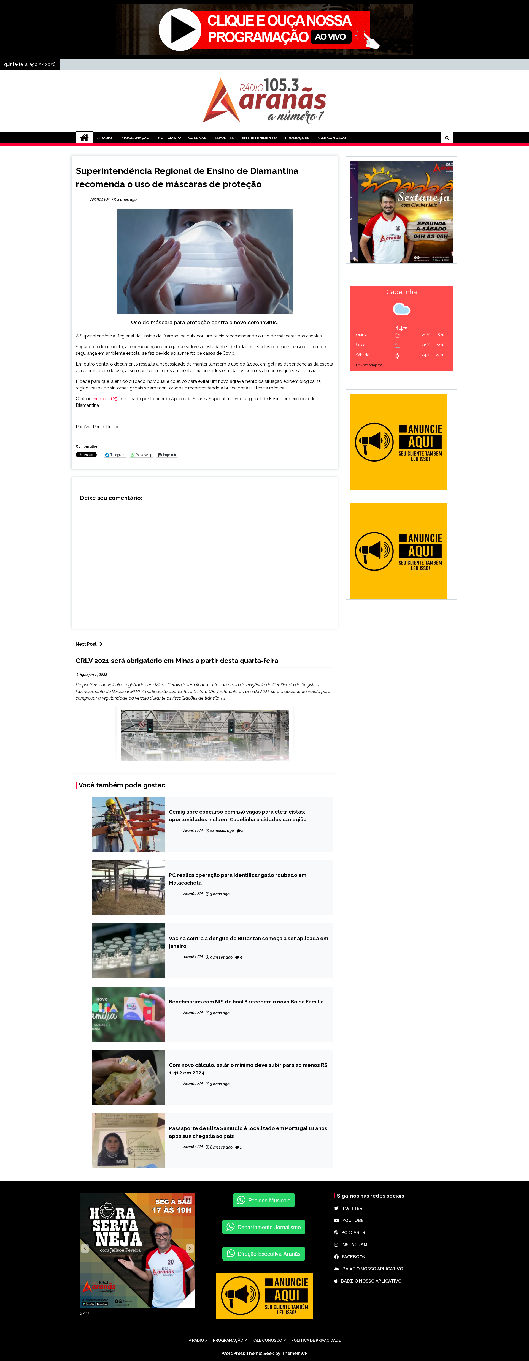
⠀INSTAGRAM (352, 1244)
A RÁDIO (104, 138)
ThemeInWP (295, 1353)
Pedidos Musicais (269, 1200)
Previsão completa (369, 365)
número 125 (105, 398)
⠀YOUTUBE (351, 1220)
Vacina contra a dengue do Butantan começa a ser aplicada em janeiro (248, 942)
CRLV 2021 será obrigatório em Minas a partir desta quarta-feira (177, 661)
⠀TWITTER (351, 1208)
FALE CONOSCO (331, 138)
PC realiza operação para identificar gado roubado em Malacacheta (237, 879)
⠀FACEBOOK (352, 1256)
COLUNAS (197, 138)
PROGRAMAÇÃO (135, 138)
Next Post (86, 644)
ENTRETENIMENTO (259, 138)
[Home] (84, 137)
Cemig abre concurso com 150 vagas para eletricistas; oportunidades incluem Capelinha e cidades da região (238, 815)
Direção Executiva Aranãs (269, 1254)
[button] (85, 1248)
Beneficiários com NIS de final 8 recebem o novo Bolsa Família (246, 1002)
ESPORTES (224, 138)
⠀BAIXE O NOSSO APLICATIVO (371, 1269)
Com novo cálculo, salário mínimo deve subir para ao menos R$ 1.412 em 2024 (248, 1069)
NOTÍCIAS (167, 138)
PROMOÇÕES (297, 138)
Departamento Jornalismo (269, 1227)
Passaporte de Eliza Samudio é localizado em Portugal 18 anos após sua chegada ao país (248, 1132)
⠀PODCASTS (351, 1232)
